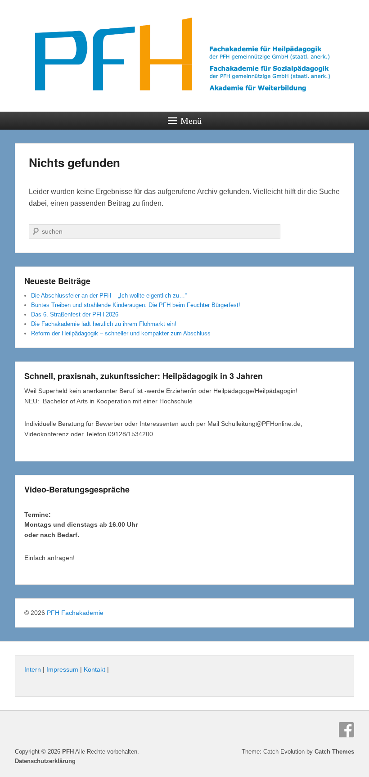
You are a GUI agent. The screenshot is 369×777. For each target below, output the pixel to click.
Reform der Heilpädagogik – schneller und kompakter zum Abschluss (121, 333)
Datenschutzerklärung (45, 761)
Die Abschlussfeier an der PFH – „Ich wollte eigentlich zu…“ (109, 295)
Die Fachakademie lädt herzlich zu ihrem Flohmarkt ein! (103, 324)
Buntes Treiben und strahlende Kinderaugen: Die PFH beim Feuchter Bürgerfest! (135, 305)
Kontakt (94, 669)
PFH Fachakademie (75, 612)
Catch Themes (334, 751)
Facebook (346, 729)
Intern (32, 669)
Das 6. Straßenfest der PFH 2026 (74, 314)
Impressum (62, 669)
